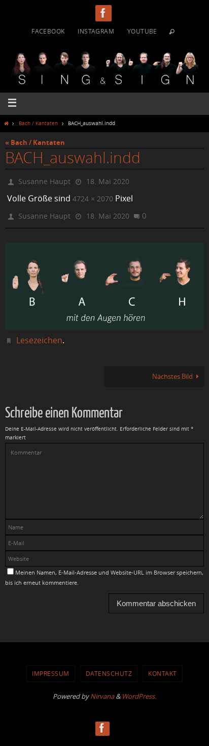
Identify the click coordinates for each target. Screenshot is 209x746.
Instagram (96, 31)
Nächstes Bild (172, 369)
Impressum (50, 667)
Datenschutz (109, 667)
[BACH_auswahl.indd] (104, 279)
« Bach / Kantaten (35, 142)
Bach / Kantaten (38, 123)
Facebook (47, 31)
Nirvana (102, 689)
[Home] (6, 123)
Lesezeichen (39, 333)
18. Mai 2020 (107, 180)
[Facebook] (103, 13)
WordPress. (139, 689)
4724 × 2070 (93, 195)
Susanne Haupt (44, 180)
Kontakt (162, 667)
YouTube (142, 31)
